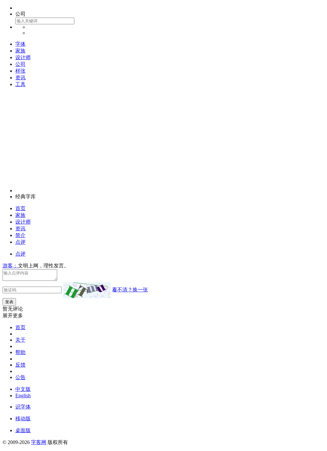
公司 (20, 64)
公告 (20, 377)
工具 (20, 84)
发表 (9, 301)
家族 (20, 50)
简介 (20, 235)
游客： (10, 265)
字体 (20, 44)
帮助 (20, 352)
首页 (20, 208)
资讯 (20, 77)
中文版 (23, 389)
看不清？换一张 (130, 289)
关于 (20, 340)
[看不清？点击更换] (87, 290)
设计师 (23, 57)
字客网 (38, 442)
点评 (20, 242)
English (23, 395)
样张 (20, 71)
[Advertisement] (163, 138)
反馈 (20, 365)
